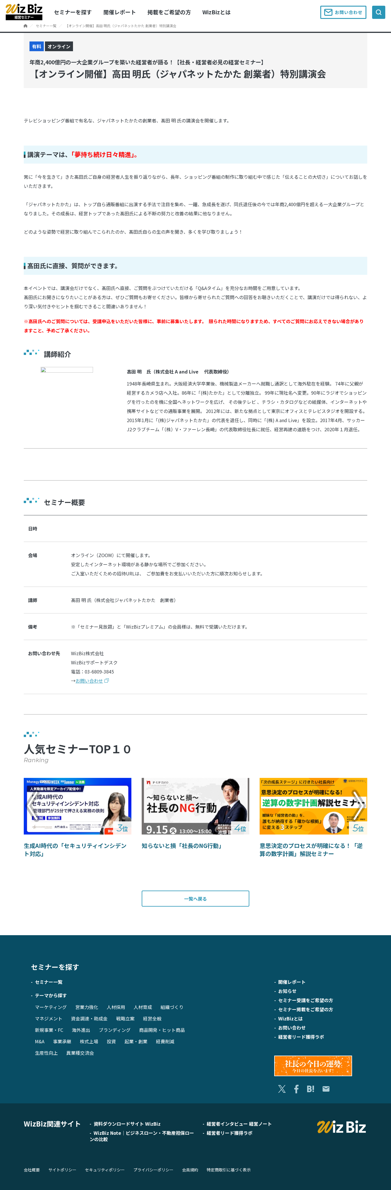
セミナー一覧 (46, 25)
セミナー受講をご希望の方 (305, 1000)
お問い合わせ (348, 12)
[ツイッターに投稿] (282, 1089)
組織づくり (172, 1007)
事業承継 (62, 1041)
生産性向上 (46, 1052)
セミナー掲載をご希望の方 (305, 1009)
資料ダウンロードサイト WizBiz (127, 1123)
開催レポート (119, 12)
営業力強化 (86, 1007)
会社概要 (32, 1170)
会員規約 (190, 1170)
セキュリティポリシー (105, 1170)
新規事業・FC (49, 1029)
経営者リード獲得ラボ (301, 1036)
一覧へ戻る (195, 898)
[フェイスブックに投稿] (296, 1089)
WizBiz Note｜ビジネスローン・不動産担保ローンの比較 (142, 1136)
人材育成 (143, 1007)
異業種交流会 (80, 1052)
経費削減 (165, 1041)
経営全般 (152, 1018)
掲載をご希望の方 (169, 12)
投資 (111, 1041)
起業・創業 (136, 1041)
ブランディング (115, 1029)
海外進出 (81, 1029)
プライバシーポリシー (153, 1170)
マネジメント (48, 1018)
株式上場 (89, 1041)
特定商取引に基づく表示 (229, 1170)
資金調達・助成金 (89, 1018)
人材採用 (116, 1007)
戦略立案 (125, 1018)
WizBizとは (216, 12)
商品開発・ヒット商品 (162, 1029)
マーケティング (51, 1007)
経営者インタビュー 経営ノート (239, 1123)
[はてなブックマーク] (310, 1089)
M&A (39, 1041)
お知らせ (287, 991)
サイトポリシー (62, 1170)
